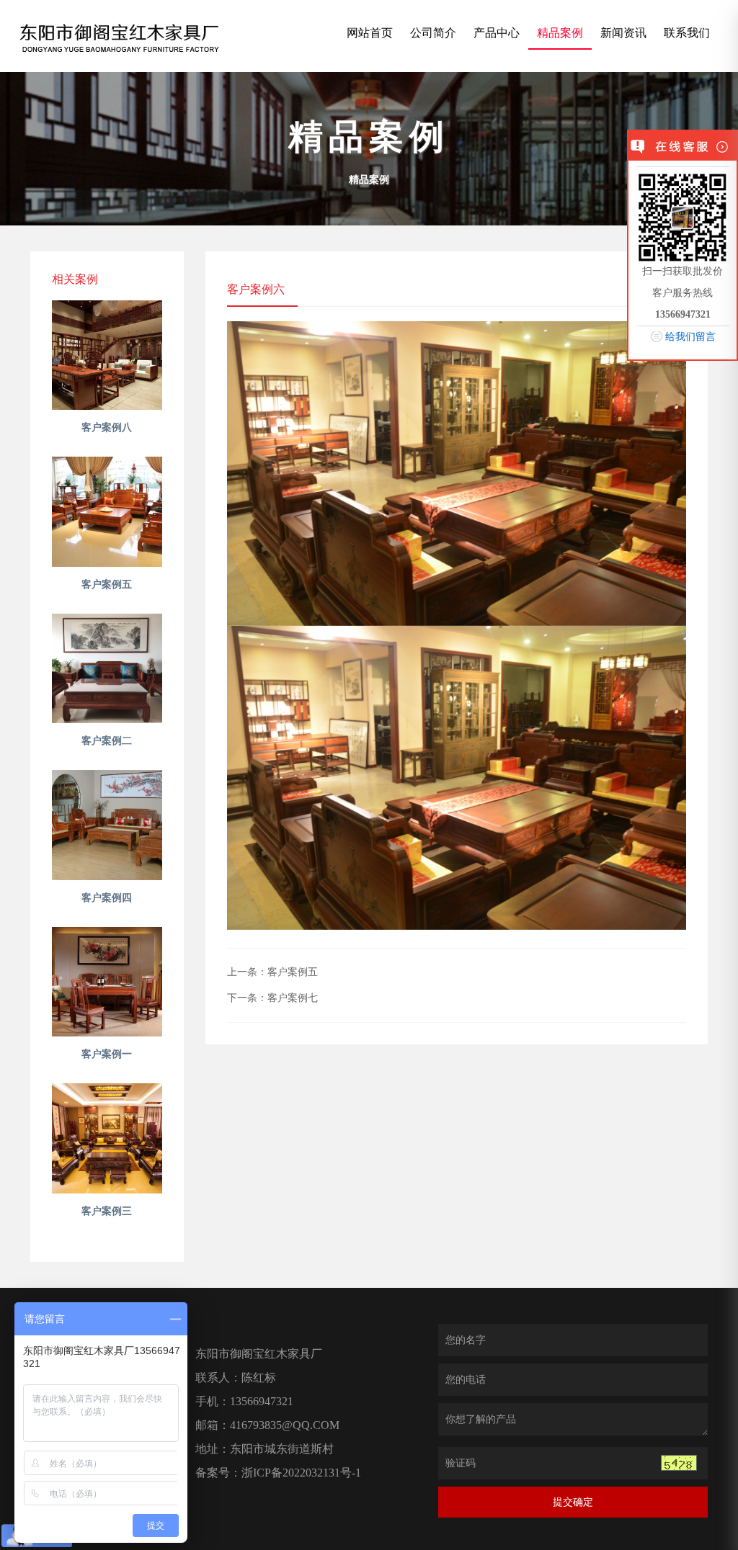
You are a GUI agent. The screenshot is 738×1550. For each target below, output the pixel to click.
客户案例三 (106, 1211)
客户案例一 (106, 1054)
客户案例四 (106, 897)
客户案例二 (106, 740)
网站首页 (370, 33)
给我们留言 (690, 336)
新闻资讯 (623, 33)
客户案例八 (106, 427)
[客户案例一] (107, 982)
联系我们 (687, 33)
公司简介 (433, 33)
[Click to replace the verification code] (679, 1463)
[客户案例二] (107, 669)
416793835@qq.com (284, 1425)
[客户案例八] (107, 355)
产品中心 (497, 33)
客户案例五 (106, 584)
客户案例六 (256, 289)
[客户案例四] (107, 825)
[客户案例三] (107, 1138)
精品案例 (560, 33)
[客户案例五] (107, 512)
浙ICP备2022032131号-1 (302, 1472)
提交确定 (573, 1502)
